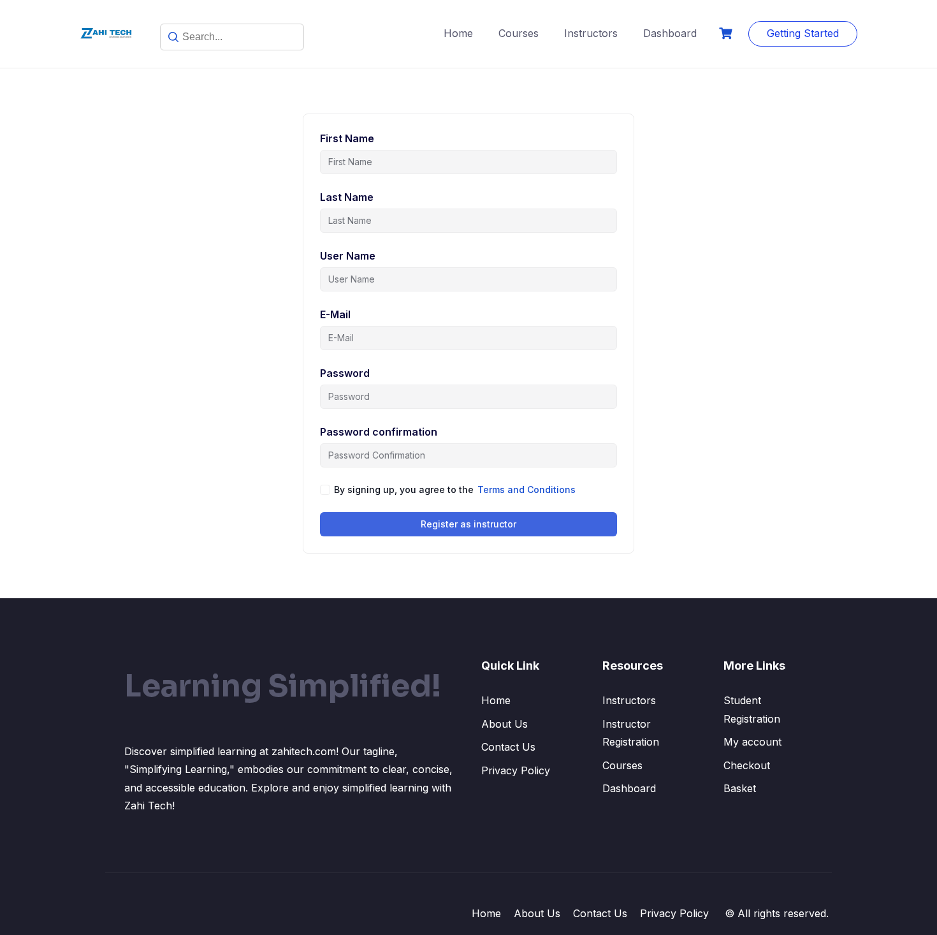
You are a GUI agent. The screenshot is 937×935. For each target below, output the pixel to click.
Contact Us (508, 746)
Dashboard (670, 33)
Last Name (347, 197)
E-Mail (335, 314)
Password (345, 373)
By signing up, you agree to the (455, 489)
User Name (347, 255)
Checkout (746, 765)
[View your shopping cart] (727, 33)
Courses (518, 33)
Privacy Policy (515, 770)
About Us (504, 724)
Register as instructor (468, 524)
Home (458, 33)
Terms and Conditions (526, 489)
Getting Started (803, 33)
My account (752, 741)
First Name (347, 138)
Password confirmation (378, 431)
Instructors (591, 33)
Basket (739, 788)
